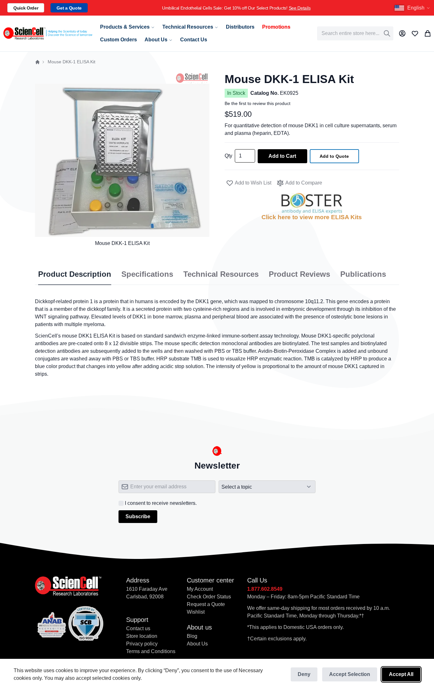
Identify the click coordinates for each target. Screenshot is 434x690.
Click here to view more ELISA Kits (311, 217)
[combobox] (355, 33)
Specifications (147, 274)
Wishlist (196, 612)
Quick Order (25, 7)
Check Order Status (209, 596)
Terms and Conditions (150, 651)
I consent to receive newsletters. (161, 503)
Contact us (138, 628)
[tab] (74, 274)
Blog (192, 636)
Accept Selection (349, 674)
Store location (141, 636)
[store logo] (47, 33)
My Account (200, 589)
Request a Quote (206, 604)
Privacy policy (142, 643)
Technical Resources (221, 274)
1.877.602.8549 (264, 589)
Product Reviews (299, 274)
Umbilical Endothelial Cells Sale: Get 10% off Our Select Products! (219, 7)
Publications (363, 274)
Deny (304, 674)
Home (37, 62)
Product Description (74, 274)
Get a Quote (69, 7)
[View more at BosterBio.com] (312, 203)
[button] (413, 8)
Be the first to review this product (257, 103)
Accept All (401, 674)
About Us (197, 643)
